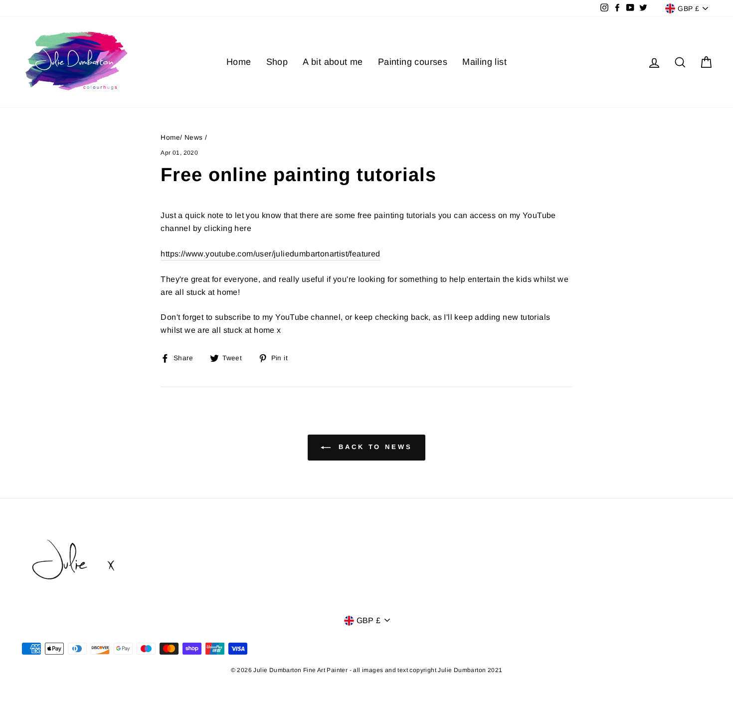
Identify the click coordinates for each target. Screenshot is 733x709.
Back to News (373, 447)
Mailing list (484, 62)
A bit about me (333, 62)
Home (238, 62)
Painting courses (412, 62)
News (193, 137)
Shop (277, 62)
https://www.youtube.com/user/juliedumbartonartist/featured (270, 253)
